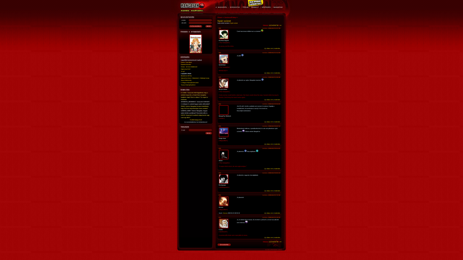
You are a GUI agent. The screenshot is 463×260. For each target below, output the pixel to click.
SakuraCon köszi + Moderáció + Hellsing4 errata (195, 78)
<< (280, 25)
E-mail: (183, 130)
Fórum (220, 17)
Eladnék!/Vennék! (186, 64)
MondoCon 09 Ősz (186, 76)
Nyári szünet (234, 23)
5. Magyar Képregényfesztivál (189, 82)
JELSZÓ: (184, 23)
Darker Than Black (186, 62)
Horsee (225, 213)
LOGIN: (183, 20)
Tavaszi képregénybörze (188, 85)
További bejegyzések (196, 119)
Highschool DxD (185, 69)
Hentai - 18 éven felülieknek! (189, 67)
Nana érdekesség (186, 80)
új (264, 48)
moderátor (277, 48)
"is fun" (183, 71)
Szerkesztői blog (230, 17)
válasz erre (269, 48)
